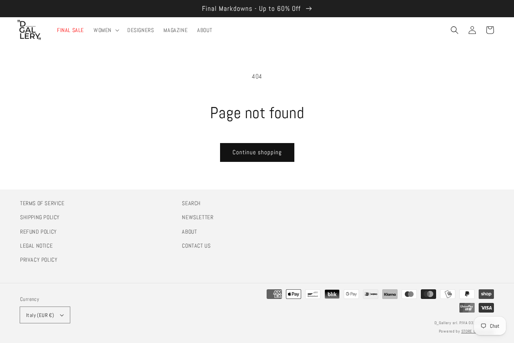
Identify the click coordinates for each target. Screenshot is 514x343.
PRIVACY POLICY (38, 259)
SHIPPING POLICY (40, 217)
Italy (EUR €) (40, 315)
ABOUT (189, 231)
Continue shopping (257, 152)
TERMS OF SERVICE (42, 203)
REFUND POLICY (38, 231)
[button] (454, 30)
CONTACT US (196, 245)
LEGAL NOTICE (36, 245)
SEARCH (191, 203)
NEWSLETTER (197, 217)
